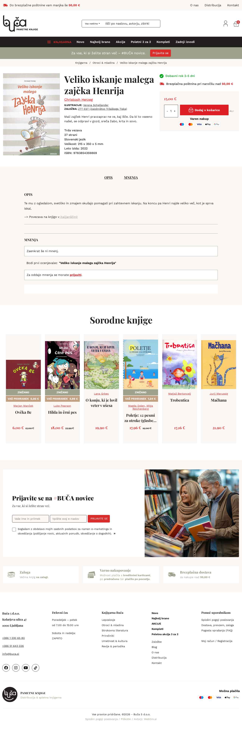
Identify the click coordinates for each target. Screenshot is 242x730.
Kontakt (157, 662)
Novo (80, 41)
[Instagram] (16, 668)
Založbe (157, 641)
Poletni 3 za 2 (141, 41)
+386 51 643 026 (13, 645)
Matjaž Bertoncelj (179, 393)
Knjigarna (81, 62)
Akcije (120, 41)
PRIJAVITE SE (99, 518)
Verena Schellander (96, 105)
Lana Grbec (101, 393)
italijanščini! (68, 217)
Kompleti (163, 41)
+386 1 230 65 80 (13, 637)
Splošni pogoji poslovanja (217, 619)
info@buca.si (10, 653)
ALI (231, 111)
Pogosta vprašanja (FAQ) (217, 630)
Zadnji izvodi (185, 41)
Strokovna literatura (115, 630)
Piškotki (126, 719)
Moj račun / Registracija (216, 641)
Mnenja (131, 177)
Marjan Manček (23, 405)
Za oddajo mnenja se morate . (54, 275)
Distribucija (159, 657)
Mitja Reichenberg (143, 407)
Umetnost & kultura (114, 641)
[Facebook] (6, 668)
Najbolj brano (100, 41)
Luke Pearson (62, 405)
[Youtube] (25, 668)
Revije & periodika (113, 646)
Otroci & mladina (104, 62)
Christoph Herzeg (78, 99)
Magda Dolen (136, 405)
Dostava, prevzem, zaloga (217, 625)
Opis (108, 177)
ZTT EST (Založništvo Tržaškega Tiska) (102, 108)
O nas (155, 652)
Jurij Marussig (219, 393)
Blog (154, 647)
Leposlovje (108, 619)
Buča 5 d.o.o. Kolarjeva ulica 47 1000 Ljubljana (14, 619)
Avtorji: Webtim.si (145, 719)
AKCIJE (156, 623)
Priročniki (108, 635)
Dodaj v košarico (207, 110)
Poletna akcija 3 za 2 (165, 634)
